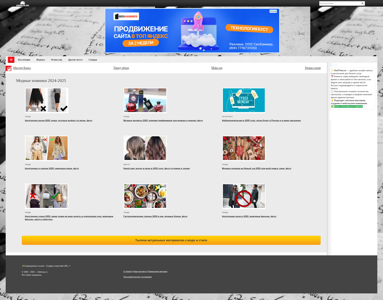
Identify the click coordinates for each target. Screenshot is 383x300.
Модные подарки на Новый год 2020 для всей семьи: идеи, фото (256, 168)
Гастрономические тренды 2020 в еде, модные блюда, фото (155, 216)
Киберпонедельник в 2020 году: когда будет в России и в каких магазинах (261, 120)
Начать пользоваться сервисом (348, 106)
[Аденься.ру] (22, 3)
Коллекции (24, 59)
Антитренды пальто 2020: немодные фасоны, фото (249, 216)
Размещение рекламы (157, 271)
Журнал (40, 59)
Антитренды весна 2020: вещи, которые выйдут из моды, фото (58, 120)
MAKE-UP (126, 164)
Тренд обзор (121, 68)
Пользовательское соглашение (137, 277)
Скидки (93, 59)
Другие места (75, 59)
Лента (11, 60)
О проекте (128, 271)
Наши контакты (140, 271)
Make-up (216, 68)
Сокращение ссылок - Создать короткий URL (46, 266)
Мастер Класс (22, 68)
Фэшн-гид (56, 59)
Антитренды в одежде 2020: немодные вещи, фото (52, 168)
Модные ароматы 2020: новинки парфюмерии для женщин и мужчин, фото (163, 120)
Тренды (28, 116)
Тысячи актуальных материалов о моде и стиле (171, 240)
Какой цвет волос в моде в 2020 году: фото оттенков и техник (156, 168)
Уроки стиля (313, 68)
